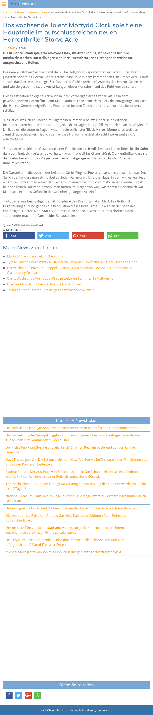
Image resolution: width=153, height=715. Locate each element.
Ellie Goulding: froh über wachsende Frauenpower (44, 284)
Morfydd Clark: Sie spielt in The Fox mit (36, 256)
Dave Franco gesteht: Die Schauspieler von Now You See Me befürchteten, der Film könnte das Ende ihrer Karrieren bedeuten (76, 462)
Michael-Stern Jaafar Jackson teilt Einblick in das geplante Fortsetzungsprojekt (63, 552)
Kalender (61, 710)
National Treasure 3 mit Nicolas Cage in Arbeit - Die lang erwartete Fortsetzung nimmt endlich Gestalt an (76, 498)
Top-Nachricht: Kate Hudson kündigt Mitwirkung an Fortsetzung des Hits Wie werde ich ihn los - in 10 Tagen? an (76, 486)
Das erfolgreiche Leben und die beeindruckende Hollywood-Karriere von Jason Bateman (71, 508)
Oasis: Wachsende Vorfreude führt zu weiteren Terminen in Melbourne (60, 278)
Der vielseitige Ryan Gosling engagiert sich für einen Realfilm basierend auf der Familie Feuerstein (70, 449)
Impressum (105, 710)
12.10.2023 (9, 48)
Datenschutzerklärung (83, 710)
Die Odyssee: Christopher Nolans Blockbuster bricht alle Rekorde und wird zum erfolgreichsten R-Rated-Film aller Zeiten (65, 542)
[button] (19, 235)
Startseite (8, 12)
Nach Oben (47, 710)
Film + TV (22, 12)
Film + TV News (38, 12)
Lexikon (23, 4)
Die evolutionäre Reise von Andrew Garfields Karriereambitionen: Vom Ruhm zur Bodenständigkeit (66, 517)
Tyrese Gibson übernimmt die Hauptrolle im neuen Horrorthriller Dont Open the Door (72, 262)
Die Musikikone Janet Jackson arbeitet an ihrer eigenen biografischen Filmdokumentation (72, 428)
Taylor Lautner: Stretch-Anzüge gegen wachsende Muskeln (50, 290)
